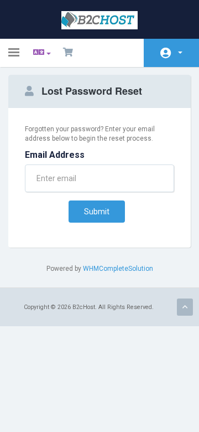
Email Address (55, 155)
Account (171, 53)
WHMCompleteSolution (118, 268)
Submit (96, 211)
